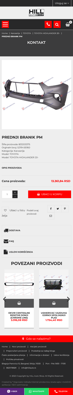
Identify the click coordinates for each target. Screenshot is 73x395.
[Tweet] (57, 208)
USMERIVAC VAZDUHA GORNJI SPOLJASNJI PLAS (54, 315)
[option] (19, 298)
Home (5, 347)
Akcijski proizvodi (38, 347)
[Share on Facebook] (50, 208)
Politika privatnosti (15, 359)
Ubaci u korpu (51, 194)
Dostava (14, 230)
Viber (14, 391)
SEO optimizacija (20, 385)
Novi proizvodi (19, 347)
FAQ (11, 241)
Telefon (63, 391)
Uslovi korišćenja (21, 252)
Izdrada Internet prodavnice (37, 382)
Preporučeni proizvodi (16, 351)
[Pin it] (65, 208)
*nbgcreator (18, 382)
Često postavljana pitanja (13, 355)
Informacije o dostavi (39, 355)
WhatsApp (38, 391)
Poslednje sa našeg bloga (43, 351)
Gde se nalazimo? (38, 338)
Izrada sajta (55, 382)
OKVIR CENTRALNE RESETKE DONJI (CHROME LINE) (19, 315)
